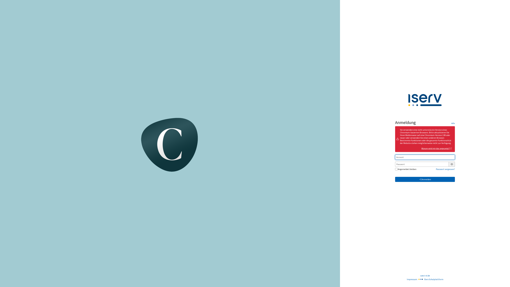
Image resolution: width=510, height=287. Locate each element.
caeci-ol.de (425, 275)
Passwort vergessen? (445, 169)
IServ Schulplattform (433, 279)
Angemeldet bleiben (407, 169)
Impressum (412, 279)
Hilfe (453, 123)
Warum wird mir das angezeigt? (435, 148)
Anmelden (426, 179)
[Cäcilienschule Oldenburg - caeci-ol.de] (170, 143)
